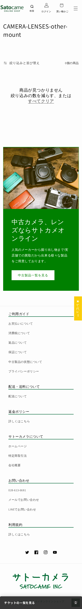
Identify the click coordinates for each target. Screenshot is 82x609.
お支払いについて (20, 323)
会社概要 (14, 465)
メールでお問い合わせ (23, 500)
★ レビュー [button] (78, 308)
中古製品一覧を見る (33, 275)
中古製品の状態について (25, 362)
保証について (17, 352)
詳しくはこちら (19, 421)
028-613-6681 (17, 490)
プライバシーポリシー (23, 371)
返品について (17, 342)
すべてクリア (41, 101)
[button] (75, 8)
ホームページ (17, 446)
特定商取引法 (17, 456)
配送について (17, 396)
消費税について (19, 333)
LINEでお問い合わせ (22, 509)
